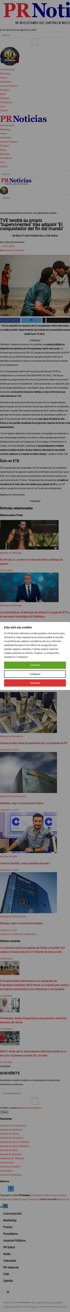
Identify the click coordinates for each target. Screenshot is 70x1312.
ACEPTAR (35, 665)
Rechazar (35, 683)
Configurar (35, 674)
